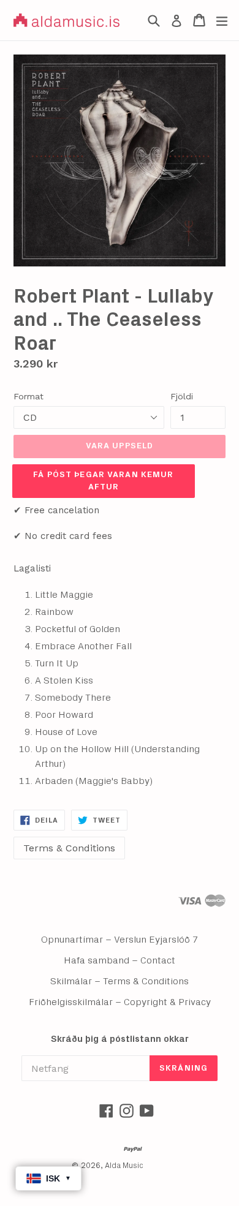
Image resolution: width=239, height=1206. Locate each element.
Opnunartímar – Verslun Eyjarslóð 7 (120, 939)
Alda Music (124, 1166)
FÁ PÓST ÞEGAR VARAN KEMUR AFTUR (103, 480)
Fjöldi (181, 396)
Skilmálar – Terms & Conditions (119, 981)
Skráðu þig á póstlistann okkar (120, 1039)
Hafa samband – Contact (119, 960)
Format (28, 396)
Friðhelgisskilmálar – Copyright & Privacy (120, 1002)
